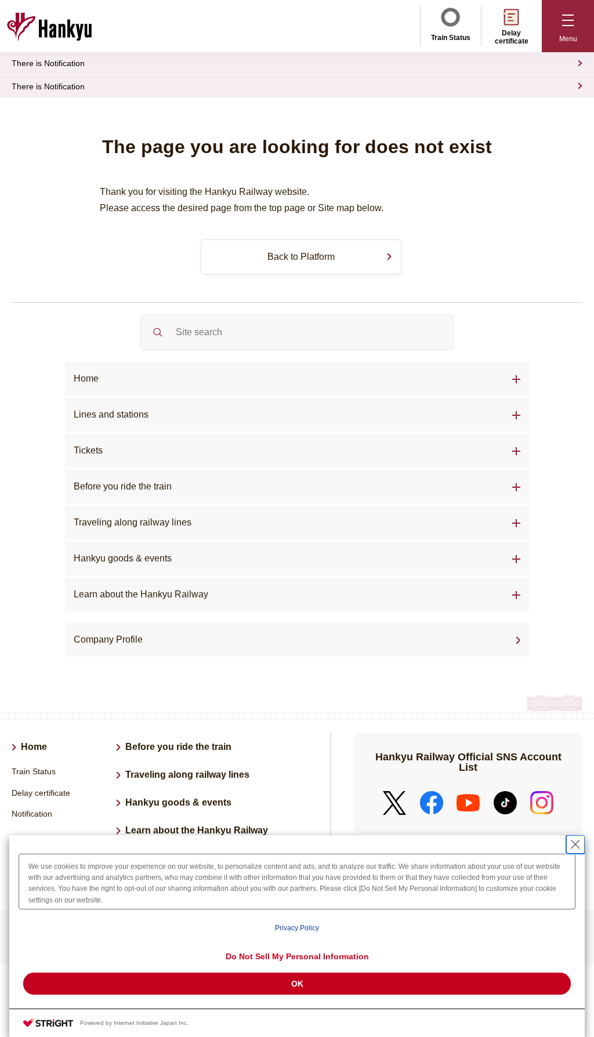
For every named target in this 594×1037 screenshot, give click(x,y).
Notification (32, 813)
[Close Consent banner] (575, 844)
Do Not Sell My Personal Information (297, 956)
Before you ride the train (123, 486)
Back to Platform (301, 257)
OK (297, 983)
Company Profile (108, 639)
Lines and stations (111, 414)
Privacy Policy (297, 928)
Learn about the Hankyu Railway (141, 594)
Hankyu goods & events (178, 802)
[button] (568, 26)
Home (86, 378)
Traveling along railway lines (132, 522)
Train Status (450, 38)
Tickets (88, 450)
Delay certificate (511, 37)
